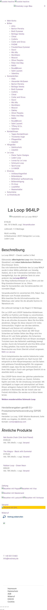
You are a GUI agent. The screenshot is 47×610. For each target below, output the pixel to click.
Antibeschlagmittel (19, 173)
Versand (26, 442)
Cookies (11, 602)
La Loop (10, 152)
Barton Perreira (17, 28)
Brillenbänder (16, 176)
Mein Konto (11, 21)
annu (13, 26)
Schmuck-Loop (17, 163)
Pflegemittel (16, 139)
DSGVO (11, 599)
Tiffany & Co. (16, 126)
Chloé (13, 36)
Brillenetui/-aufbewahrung (22, 179)
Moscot (14, 57)
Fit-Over (14, 184)
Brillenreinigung (17, 181)
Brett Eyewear (17, 31)
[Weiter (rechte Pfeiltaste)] (3, 609)
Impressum (12, 588)
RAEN (13, 65)
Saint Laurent (16, 71)
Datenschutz (13, 591)
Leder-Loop (16, 158)
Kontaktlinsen (12, 131)
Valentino (15, 73)
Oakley (14, 110)
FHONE (14, 44)
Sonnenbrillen (12, 76)
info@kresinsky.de (10, 558)
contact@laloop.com (17, 422)
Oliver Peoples (17, 60)
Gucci (13, 50)
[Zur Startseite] (23, 6)
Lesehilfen (15, 187)
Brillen (9, 23)
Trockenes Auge (18, 137)
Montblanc (15, 55)
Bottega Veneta (17, 34)
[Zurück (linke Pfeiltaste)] (1, 609)
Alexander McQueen (19, 81)
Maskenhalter (16, 189)
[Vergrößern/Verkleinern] (1, 606)
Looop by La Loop (19, 160)
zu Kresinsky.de (13, 195)
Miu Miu (14, 52)
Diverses (10, 171)
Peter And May (17, 63)
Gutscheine (11, 192)
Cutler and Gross (18, 42)
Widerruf (11, 596)
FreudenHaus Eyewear (20, 47)
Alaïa (13, 79)
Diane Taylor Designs (20, 155)
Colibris (14, 39)
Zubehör (14, 142)
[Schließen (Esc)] (8, 606)
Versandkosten (29, 224)
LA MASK (15, 168)
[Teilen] (5, 606)
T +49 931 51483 (10, 556)
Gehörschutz (16, 147)
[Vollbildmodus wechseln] (3, 606)
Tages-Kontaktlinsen (19, 134)
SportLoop (15, 166)
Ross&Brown (16, 68)
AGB (9, 594)
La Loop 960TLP (20, 278)
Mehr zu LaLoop (8, 352)
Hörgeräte (11, 144)
